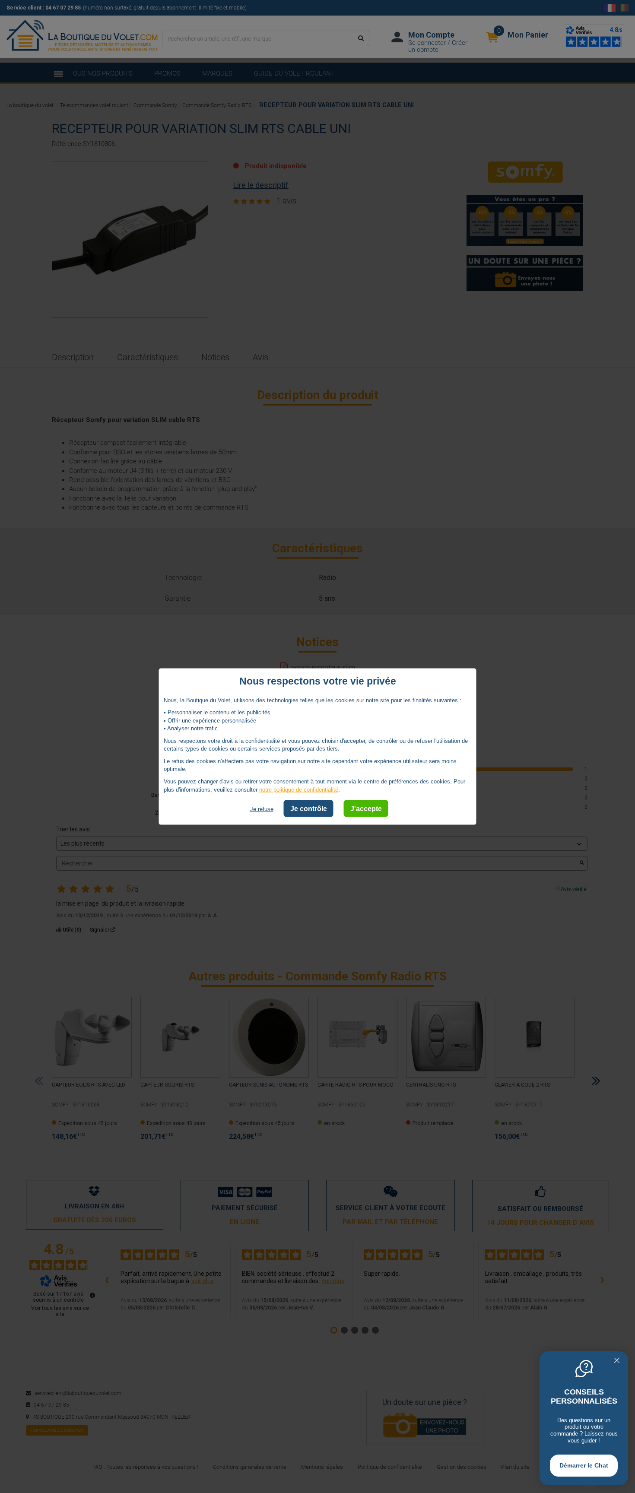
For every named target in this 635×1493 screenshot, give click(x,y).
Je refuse (261, 809)
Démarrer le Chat (583, 1465)
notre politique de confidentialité (298, 789)
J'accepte (366, 808)
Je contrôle (308, 808)
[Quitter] (617, 1361)
